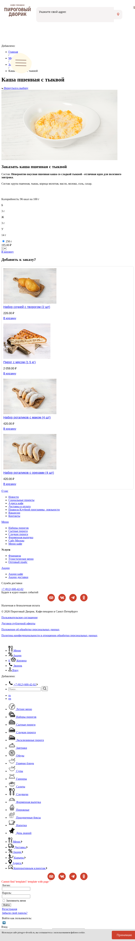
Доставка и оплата (19, 506)
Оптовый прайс (17, 562)
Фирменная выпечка (20, 537)
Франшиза (14, 555)
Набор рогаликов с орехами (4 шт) (28, 472)
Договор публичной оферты (18, 623)
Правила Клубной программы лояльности (34, 509)
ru (9, 695)
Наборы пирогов (18, 527)
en (9, 698)
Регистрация (9, 909)
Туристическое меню (21, 558)
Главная (13, 51)
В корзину (7, 251)
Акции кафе (15, 573)
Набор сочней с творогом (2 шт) (26, 307)
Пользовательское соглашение (19, 617)
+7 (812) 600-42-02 (12, 589)
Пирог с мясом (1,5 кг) (19, 362)
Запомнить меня (16, 900)
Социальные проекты (21, 500)
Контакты (14, 515)
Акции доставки (18, 577)
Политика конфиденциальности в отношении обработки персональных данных (49, 635)
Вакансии (14, 512)
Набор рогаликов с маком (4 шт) (27, 417)
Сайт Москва (16, 540)
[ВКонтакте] (4, 923)
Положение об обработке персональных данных (30, 629)
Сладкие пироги (18, 534)
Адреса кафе (15, 503)
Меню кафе (15, 543)
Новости (13, 496)
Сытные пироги (18, 531)
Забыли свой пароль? (14, 912)
